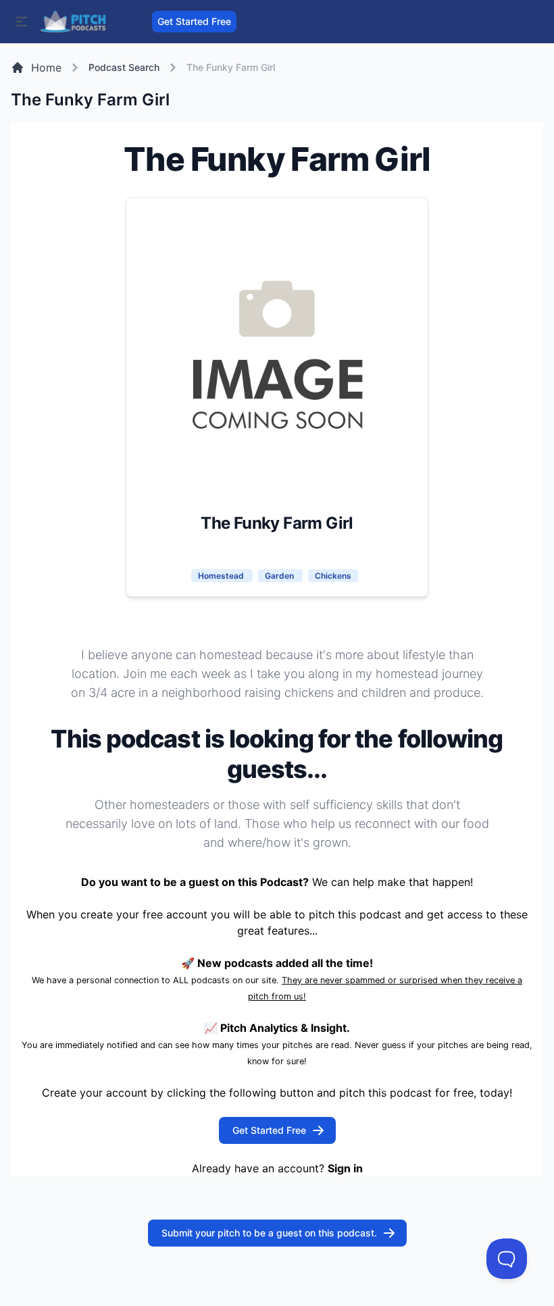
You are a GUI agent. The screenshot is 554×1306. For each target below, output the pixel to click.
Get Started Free (194, 21)
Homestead (222, 576)
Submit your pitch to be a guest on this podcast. (269, 1232)
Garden (280, 576)
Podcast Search (124, 67)
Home (46, 67)
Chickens (333, 576)
